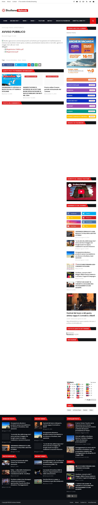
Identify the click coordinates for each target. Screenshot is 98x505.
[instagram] (80, 1)
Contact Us (83, 502)
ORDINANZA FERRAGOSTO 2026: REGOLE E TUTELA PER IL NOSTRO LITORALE (85, 233)
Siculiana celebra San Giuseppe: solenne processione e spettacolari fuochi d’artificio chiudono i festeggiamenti (21, 482)
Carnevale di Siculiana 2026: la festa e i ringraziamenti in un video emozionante (52, 472)
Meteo (80, 90)
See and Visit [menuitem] (14, 21)
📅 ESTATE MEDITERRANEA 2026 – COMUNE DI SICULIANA (85, 265)
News (19, 60)
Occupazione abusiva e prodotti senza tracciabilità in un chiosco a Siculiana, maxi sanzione (85, 255)
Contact (14, 1)
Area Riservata (92, 502)
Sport (80, 106)
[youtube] (77, 1)
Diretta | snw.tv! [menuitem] (79, 21)
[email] (93, 1)
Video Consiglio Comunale (80, 116)
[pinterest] (89, 217)
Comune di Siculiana (11, 60)
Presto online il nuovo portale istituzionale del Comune (52, 89)
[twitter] (89, 213)
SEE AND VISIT (80, 101)
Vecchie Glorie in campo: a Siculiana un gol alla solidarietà (53, 480)
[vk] (89, 222)
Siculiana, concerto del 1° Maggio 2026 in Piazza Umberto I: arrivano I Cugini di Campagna (85, 274)
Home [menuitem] (5, 21)
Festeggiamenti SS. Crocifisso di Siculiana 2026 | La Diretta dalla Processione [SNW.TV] (53, 462)
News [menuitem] (24, 21)
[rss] (87, 1)
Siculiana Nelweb (16, 502)
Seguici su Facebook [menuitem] (63, 21)
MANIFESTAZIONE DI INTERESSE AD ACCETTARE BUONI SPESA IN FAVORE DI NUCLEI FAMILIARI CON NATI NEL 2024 (32, 91)
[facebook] (74, 1)
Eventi (80, 80)
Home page (5, 27)
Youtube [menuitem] (41, 21)
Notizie (11, 27)
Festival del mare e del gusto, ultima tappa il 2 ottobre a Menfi (81, 314)
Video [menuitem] (32, 21)
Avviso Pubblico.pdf (17, 49)
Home (3, 1)
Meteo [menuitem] (49, 21)
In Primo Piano (77, 410)
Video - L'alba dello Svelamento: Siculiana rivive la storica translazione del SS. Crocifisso (21, 472)
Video (80, 111)
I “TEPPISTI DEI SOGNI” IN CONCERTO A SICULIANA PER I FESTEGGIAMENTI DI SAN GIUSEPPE (84, 284)
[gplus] (83, 1)
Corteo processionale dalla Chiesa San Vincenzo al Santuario (19, 462)
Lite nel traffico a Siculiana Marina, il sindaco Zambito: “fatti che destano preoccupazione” (84, 439)
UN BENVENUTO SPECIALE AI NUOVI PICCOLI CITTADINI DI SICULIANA (11, 89)
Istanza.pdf (14, 52)
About (9, 1)
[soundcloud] (90, 1)
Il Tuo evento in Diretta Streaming (28, 1)
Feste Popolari (80, 85)
